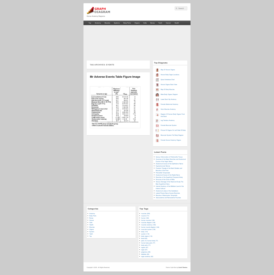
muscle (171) (145, 216)
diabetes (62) (145, 254)
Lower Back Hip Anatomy (168, 99)
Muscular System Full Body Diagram (172, 135)
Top (90, 23)
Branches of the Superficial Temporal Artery (169, 177)
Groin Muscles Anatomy (168, 109)
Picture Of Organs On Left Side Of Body (173, 130)
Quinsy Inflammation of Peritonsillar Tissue (169, 157)
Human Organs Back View (169, 84)
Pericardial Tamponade (163, 173)
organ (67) (144, 250)
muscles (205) (145, 213)
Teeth (160, 23)
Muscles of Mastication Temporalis (166, 195)
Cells (145, 23)
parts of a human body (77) (149, 241)
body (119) (144, 232)
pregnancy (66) (145, 252)
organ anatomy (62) (147, 256)
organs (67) (144, 247)
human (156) (145, 218)
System (91, 232)
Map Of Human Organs (168, 70)
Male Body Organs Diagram (169, 94)
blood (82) (144, 238)
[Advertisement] (137, 41)
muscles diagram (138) (148, 222)
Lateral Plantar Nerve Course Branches (168, 193)
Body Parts (127, 23)
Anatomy (98, 23)
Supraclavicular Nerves (163, 166)
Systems (117, 23)
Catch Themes (182, 267)
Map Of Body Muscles (168, 89)
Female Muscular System (169, 125)
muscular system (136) (148, 229)
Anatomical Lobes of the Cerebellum (167, 191)
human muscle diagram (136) (150, 227)
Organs (137, 23)
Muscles (107, 23)
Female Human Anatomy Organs (171, 140)
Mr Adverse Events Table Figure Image (115, 77)
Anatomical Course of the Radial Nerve (168, 175)
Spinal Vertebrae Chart (168, 79)
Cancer (168, 23)
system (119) (145, 234)
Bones (152, 23)
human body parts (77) (148, 243)
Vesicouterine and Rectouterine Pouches (168, 198)
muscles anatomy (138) (148, 225)
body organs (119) (146, 236)
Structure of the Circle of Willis (165, 179)
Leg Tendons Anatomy (168, 120)
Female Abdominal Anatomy (169, 104)
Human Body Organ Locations (170, 75)
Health (177, 23)
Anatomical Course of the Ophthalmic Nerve (169, 164)
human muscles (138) (148, 220)
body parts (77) (145, 245)
